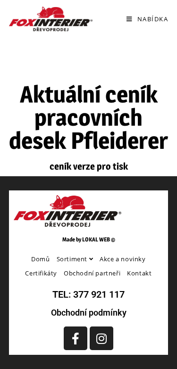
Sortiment (73, 259)
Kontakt (139, 273)
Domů (40, 259)
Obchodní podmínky (88, 313)
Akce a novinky (122, 259)
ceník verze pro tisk (89, 166)
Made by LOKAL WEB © (88, 239)
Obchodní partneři (92, 273)
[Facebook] (75, 338)
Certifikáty (41, 273)
